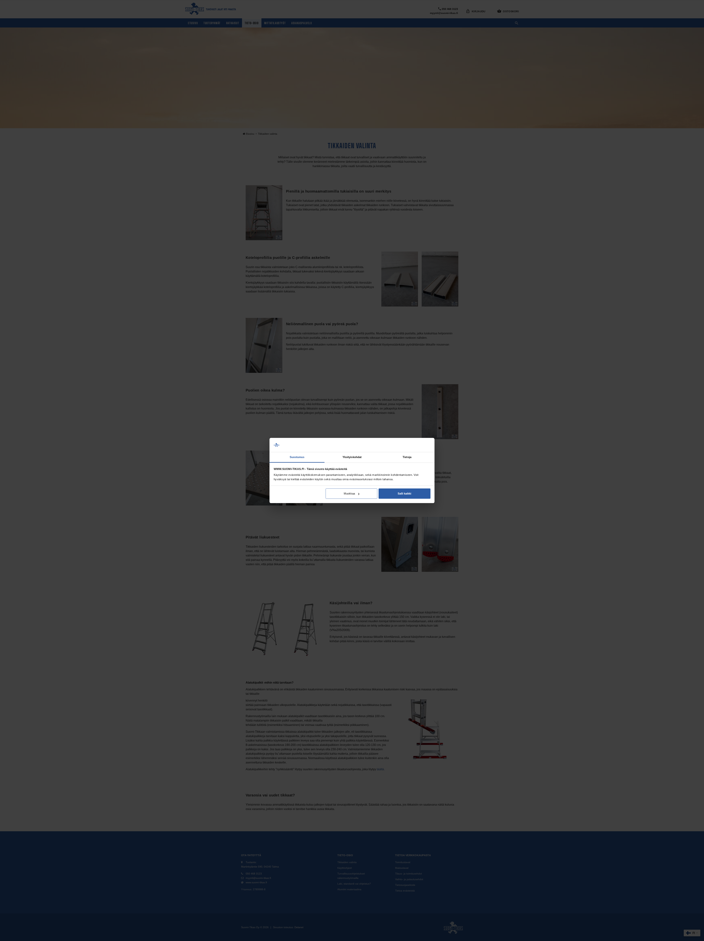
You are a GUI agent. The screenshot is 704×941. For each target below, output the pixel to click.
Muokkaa (349, 493)
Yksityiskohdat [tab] (352, 457)
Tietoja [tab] (407, 457)
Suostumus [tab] (297, 457)
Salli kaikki (404, 493)
